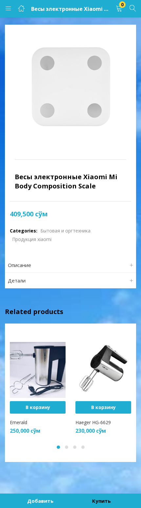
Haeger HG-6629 (93, 422)
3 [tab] (74, 447)
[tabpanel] (37, 383)
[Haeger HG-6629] (103, 369)
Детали (17, 280)
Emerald (18, 422)
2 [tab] (66, 447)
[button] (119, 8)
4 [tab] (83, 447)
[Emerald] (38, 369)
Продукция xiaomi (31, 239)
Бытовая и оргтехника (65, 231)
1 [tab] (58, 447)
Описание (19, 265)
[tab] (70, 265)
